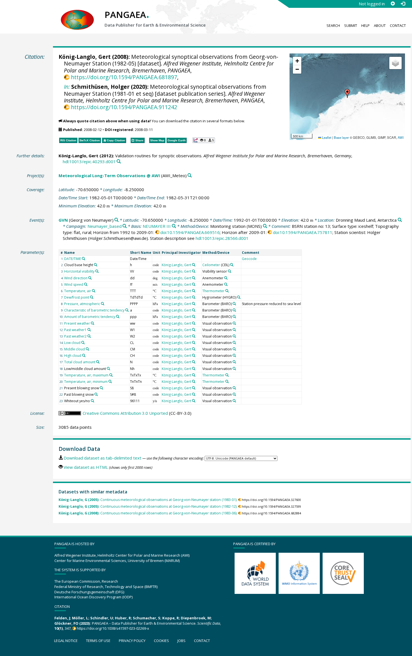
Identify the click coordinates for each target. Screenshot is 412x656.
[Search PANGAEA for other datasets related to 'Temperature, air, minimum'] (110, 381)
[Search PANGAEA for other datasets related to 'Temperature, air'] (93, 290)
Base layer (341, 137)
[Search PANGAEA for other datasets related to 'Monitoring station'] (265, 226)
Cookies (161, 640)
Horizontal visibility (79, 271)
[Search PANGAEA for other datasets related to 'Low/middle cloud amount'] (108, 368)
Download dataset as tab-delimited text (102, 458)
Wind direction (75, 278)
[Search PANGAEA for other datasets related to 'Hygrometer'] (238, 297)
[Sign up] (393, 3)
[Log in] (403, 3)
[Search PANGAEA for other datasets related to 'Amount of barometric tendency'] (117, 316)
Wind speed (73, 284)
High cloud (72, 355)
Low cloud (72, 342)
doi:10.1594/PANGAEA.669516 (190, 232)
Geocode (249, 258)
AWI (401, 137)
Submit (350, 25)
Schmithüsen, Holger (100, 86)
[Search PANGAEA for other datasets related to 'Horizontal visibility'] (97, 271)
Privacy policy (132, 640)
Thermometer (213, 291)
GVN (63, 220)
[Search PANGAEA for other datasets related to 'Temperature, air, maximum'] (111, 375)
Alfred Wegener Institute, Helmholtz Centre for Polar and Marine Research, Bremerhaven (164, 97)
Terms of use (98, 640)
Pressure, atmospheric (82, 303)
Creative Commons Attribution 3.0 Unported (125, 413)
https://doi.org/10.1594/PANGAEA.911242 (124, 107)
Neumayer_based (104, 226)
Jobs (181, 640)
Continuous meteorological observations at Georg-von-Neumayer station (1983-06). (148, 513)
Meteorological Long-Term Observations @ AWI (109, 175)
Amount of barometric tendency (89, 316)
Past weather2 (75, 336)
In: (67, 86)
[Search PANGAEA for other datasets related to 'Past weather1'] (89, 329)
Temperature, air (77, 291)
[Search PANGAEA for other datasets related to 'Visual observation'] (234, 323)
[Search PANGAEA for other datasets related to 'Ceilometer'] (231, 264)
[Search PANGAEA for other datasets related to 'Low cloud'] (83, 342)
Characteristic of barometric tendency (94, 310)
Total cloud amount (79, 362)
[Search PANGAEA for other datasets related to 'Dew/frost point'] (91, 297)
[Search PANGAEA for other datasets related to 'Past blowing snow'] (96, 394)
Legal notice (66, 640)
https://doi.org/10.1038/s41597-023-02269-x (113, 628)
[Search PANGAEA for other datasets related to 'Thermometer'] (227, 290)
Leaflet (326, 137)
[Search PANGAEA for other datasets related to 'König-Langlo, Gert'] (193, 264)
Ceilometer (211, 265)
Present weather (77, 323)
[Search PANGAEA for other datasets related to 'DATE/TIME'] (83, 258)
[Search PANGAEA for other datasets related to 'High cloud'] (83, 355)
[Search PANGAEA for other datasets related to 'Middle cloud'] (87, 349)
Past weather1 (75, 329)
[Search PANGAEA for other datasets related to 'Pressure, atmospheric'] (102, 303)
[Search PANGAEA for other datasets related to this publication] (119, 162)
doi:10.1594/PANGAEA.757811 (302, 232)
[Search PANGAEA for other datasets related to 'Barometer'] (234, 303)
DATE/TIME (72, 258)
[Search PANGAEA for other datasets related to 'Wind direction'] (90, 278)
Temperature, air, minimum (86, 381)
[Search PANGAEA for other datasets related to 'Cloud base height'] (95, 264)
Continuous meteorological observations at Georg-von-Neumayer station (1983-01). (148, 499)
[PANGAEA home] (77, 14)
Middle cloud (74, 349)
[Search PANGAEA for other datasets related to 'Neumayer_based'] (124, 226)
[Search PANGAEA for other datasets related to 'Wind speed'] (85, 284)
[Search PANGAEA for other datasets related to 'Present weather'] (92, 323)
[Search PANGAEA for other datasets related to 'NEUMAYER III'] (174, 226)
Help (365, 25)
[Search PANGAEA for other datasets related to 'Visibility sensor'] (229, 271)
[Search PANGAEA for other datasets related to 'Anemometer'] (226, 278)
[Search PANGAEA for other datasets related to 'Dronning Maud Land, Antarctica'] (400, 220)
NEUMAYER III (157, 226)
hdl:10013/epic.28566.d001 (222, 238)
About (380, 25)
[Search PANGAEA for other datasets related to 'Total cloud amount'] (97, 362)
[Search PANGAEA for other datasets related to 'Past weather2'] (89, 336)
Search (333, 25)
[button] (347, 93)
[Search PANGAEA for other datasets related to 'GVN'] (116, 220)
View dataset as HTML (86, 467)
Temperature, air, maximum (86, 375)
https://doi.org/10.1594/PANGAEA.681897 (124, 77)
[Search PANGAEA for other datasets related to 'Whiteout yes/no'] (92, 400)
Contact (398, 25)
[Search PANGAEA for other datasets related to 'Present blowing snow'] (101, 388)
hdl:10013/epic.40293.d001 (89, 161)
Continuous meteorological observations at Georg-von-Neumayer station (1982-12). (148, 506)
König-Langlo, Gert (85, 56)
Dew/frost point (76, 297)
